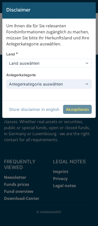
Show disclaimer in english (34, 109)
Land (12, 54)
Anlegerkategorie (21, 75)
